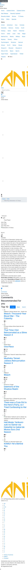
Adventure (10, 25)
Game (9, 30)
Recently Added (5, 16)
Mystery (3, 39)
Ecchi (22, 28)
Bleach (7, 375)
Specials (14, 19)
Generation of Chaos (12, 229)
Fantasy (3, 30)
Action (3, 25)
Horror (3, 33)
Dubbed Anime (21, 10)
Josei (13, 33)
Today (12, 307)
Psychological (5, 42)
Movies (14, 16)
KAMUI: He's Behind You (13, 444)
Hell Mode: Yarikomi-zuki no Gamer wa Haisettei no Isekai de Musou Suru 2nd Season (14, 427)
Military (18, 36)
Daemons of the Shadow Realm (11, 387)
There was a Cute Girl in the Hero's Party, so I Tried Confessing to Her (15, 404)
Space (11, 51)
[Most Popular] (15, 181)
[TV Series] (15, 158)
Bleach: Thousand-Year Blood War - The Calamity (15, 316)
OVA (8, 199)
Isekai (8, 33)
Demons (11, 28)
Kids (19, 33)
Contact (6, 558)
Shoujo (20, 45)
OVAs (2, 19)
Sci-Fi (8, 45)
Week (18, 307)
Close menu (4, 1)
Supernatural (13, 53)
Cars (16, 25)
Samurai (20, 42)
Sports (17, 51)
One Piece (9, 346)
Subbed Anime (11, 10)
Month (24, 307)
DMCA (5, 556)
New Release (4, 13)
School (3, 45)
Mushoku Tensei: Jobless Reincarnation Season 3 (14, 360)
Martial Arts (4, 36)
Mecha (11, 36)
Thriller (21, 53)
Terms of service (8, 554)
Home (2, 10)
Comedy (22, 25)
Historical (21, 30)
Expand (4, 215)
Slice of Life (4, 51)
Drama (17, 28)
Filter (2, 88)
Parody (10, 39)
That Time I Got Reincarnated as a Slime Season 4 (15, 332)
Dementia (3, 28)
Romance (13, 42)
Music (23, 36)
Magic (24, 33)
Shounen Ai (19, 48)
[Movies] (15, 135)
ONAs (7, 19)
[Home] (15, 112)
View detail (5, 286)
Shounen (11, 48)
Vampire (3, 56)
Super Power (4, 53)
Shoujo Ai (3, 48)
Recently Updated (15, 13)
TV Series (20, 16)
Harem (15, 30)
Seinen (14, 45)
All (4, 503)
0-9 (5, 507)
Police (15, 39)
